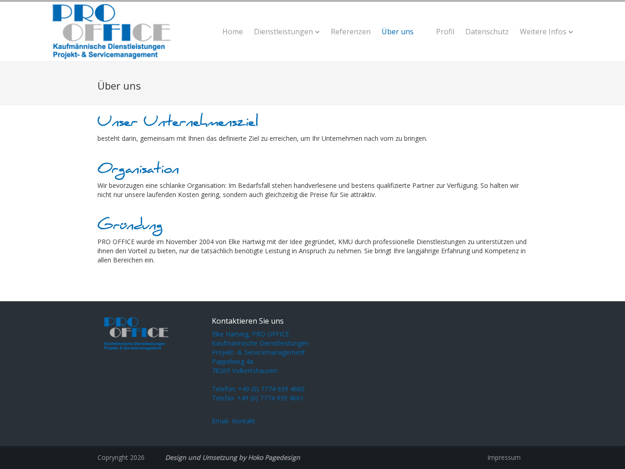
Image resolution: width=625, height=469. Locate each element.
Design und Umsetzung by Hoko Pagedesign (232, 457)
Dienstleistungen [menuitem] (283, 32)
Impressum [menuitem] (504, 457)
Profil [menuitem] (445, 32)
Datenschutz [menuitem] (487, 32)
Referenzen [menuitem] (351, 32)
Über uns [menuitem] (398, 32)
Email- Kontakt (233, 420)
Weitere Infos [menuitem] (543, 32)
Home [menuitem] (232, 32)
